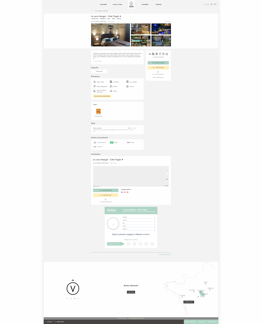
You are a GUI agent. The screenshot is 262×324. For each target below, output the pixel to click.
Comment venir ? (188, 302)
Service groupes (190, 321)
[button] (211, 4)
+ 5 (161, 41)
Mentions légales (122, 318)
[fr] (215, 4)
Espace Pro (202, 321)
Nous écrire (131, 292)
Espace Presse (213, 321)
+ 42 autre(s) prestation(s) (158, 56)
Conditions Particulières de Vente (136, 318)
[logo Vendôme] (73, 287)
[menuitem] (103, 4)
